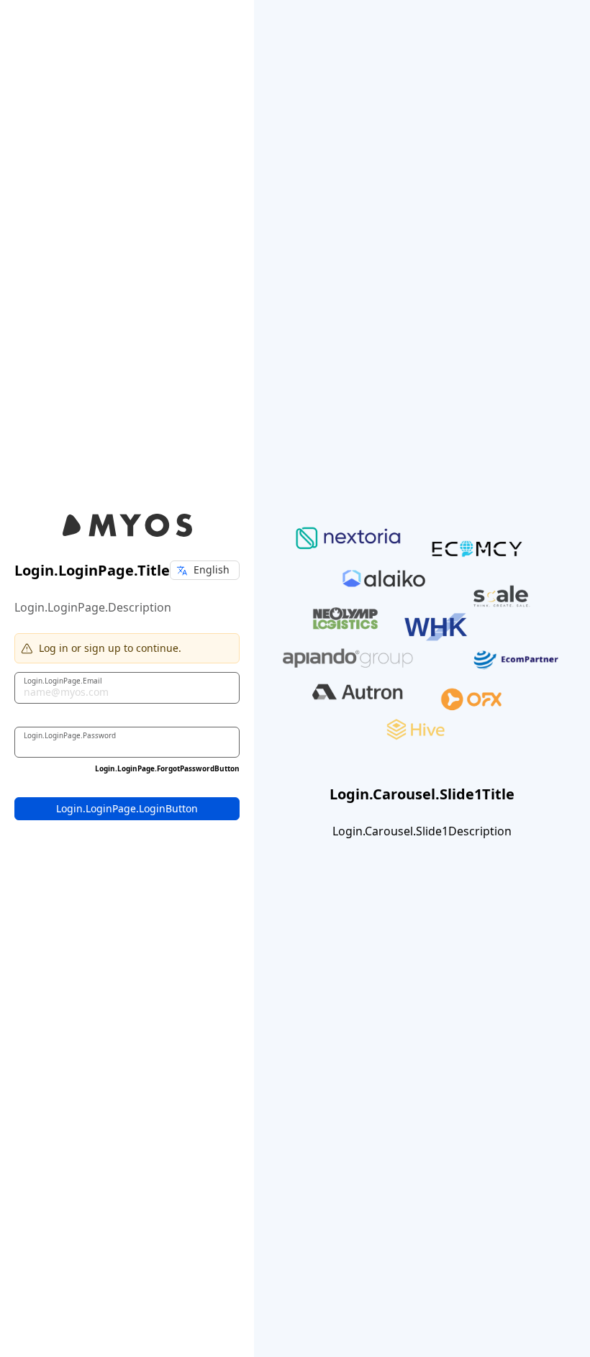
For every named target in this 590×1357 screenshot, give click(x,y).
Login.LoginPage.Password (70, 734)
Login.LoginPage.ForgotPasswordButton (167, 768)
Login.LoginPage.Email (63, 680)
